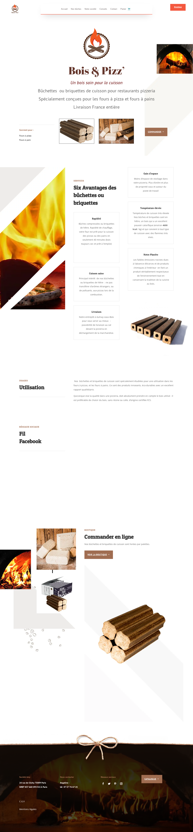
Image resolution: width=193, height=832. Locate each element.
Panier (123, 9)
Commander (154, 131)
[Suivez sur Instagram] (121, 783)
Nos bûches (76, 9)
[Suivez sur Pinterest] (115, 783)
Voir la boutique (97, 554)
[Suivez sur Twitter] (109, 783)
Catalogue (150, 779)
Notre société (90, 9)
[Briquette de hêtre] (116, 142)
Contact (113, 9)
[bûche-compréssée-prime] (76, 142)
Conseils (103, 9)
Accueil (64, 9)
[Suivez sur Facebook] (103, 783)
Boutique (178, 7)
